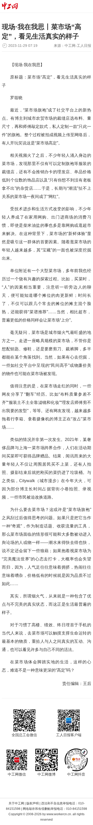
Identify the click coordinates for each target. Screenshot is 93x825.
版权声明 (32, 803)
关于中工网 (16, 803)
